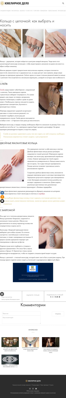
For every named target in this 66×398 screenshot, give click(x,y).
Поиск (63, 3)
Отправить (58, 314)
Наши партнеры (44, 385)
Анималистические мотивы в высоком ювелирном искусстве (30, 349)
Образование (52, 10)
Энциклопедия (5, 10)
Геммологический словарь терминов (22, 385)
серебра (41, 194)
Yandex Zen (33, 389)
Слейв (2, 90)
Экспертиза (15, 10)
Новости (29, 10)
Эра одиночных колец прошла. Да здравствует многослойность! (10, 349)
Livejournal (30, 389)
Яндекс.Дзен (36, 389)
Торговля (36, 10)
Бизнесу (22, 10)
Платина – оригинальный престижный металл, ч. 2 (10, 366)
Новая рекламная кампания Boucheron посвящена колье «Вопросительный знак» (50, 350)
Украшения (43, 10)
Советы (51, 385)
